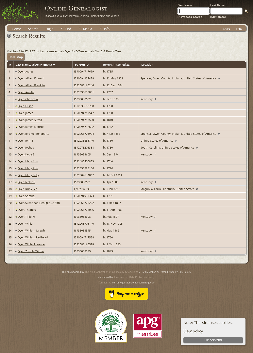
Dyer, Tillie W (26, 216)
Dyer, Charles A (28, 99)
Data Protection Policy (142, 277)
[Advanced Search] (190, 16)
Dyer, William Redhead (33, 237)
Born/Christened (114, 64)
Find (68, 29)
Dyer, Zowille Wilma (31, 251)
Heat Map (15, 57)
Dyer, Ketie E (26, 154)
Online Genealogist (76, 7)
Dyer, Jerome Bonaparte (33, 134)
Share (226, 28)
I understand (213, 340)
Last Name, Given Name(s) (34, 64)
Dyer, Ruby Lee (27, 189)
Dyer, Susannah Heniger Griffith (39, 203)
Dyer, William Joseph (31, 230)
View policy (193, 331)
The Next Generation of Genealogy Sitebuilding (111, 271)
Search (33, 29)
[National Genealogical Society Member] (111, 347)
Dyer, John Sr (26, 140)
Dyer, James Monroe (31, 127)
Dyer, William (26, 223)
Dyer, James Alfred (30, 120)
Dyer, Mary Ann (28, 161)
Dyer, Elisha (25, 106)
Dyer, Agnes (25, 71)
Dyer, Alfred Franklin (31, 85)
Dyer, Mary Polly (28, 175)
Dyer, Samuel (26, 196)
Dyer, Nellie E (26, 182)
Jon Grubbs (120, 277)
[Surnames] (218, 16)
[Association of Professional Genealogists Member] (147, 337)
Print (239, 28)
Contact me (104, 282)
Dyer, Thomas (27, 210)
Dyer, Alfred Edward (31, 78)
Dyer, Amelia (26, 92)
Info (107, 29)
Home (16, 29)
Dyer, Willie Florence (31, 244)
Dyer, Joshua (26, 147)
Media (87, 29)
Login (49, 29)
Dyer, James (25, 113)
